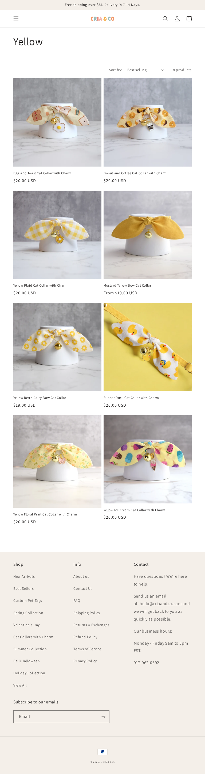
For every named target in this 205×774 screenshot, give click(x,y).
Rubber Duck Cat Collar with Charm (131, 398)
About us (81, 576)
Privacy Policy (85, 661)
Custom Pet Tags (27, 600)
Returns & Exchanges (91, 624)
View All (20, 685)
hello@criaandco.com (161, 603)
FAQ (76, 600)
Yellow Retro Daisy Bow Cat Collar (39, 398)
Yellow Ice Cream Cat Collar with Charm (134, 510)
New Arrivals (24, 576)
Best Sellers (23, 588)
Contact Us (82, 588)
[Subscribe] (103, 716)
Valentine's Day (26, 624)
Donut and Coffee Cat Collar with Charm (135, 173)
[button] (16, 19)
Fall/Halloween (26, 661)
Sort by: (115, 69)
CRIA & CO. (108, 762)
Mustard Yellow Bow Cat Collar (127, 285)
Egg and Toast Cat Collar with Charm (42, 173)
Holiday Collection (29, 673)
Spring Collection (28, 612)
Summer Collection (30, 648)
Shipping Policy (86, 612)
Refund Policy (85, 636)
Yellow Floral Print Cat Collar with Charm (45, 514)
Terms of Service (87, 648)
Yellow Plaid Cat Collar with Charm (40, 285)
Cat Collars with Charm (33, 636)
